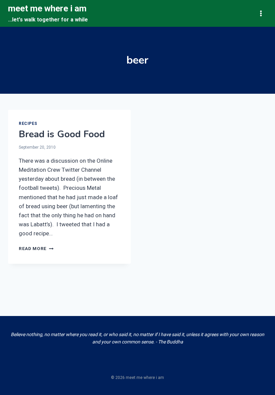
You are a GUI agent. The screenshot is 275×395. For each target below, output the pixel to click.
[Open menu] (261, 13)
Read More (36, 248)
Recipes (28, 123)
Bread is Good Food (62, 134)
